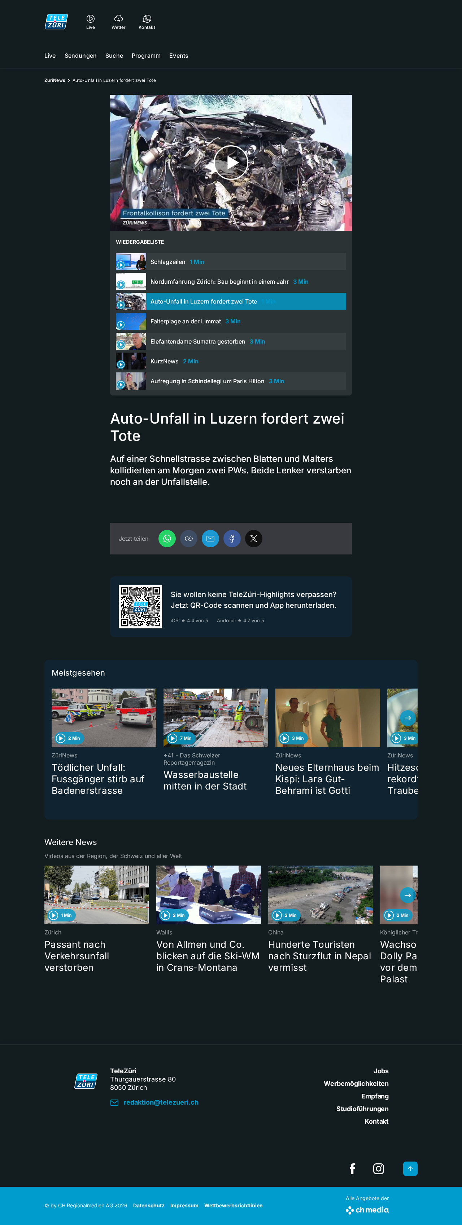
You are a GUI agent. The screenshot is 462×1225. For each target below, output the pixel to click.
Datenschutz (149, 1205)
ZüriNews (54, 80)
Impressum (184, 1205)
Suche (114, 55)
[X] (253, 538)
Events (178, 55)
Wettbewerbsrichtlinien (233, 1205)
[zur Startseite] (56, 21)
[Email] (210, 538)
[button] (188, 538)
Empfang (375, 1096)
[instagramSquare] (378, 1169)
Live (50, 55)
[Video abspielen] (231, 163)
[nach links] (54, 718)
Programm (146, 55)
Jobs (381, 1071)
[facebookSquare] (352, 1169)
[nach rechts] (408, 718)
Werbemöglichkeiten (356, 1083)
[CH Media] (367, 1209)
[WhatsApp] (167, 538)
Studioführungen (362, 1109)
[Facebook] (232, 538)
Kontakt (377, 1121)
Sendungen (81, 55)
